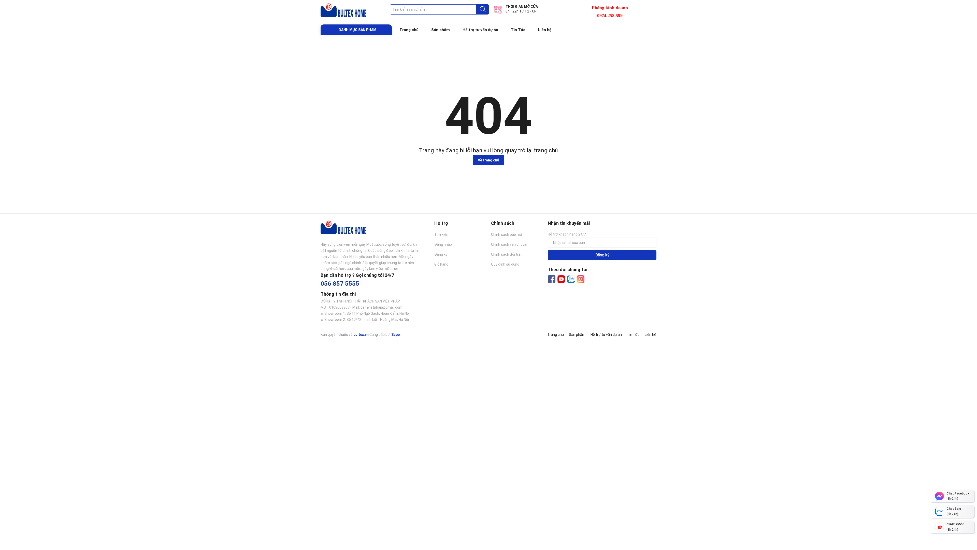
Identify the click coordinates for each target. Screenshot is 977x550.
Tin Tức (518, 30)
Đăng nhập (443, 244)
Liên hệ (545, 30)
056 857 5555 (340, 283)
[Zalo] (571, 279)
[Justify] (482, 9)
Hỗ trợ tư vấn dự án (480, 30)
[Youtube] (561, 279)
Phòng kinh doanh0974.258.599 (610, 11)
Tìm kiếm (442, 234)
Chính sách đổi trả (506, 254)
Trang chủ (409, 30)
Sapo (395, 335)
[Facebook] (551, 279)
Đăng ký (440, 254)
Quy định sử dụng (505, 264)
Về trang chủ (488, 160)
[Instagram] (580, 279)
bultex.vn (361, 335)
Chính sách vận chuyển (509, 244)
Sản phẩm (440, 30)
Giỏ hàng (441, 264)
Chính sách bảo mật (507, 234)
